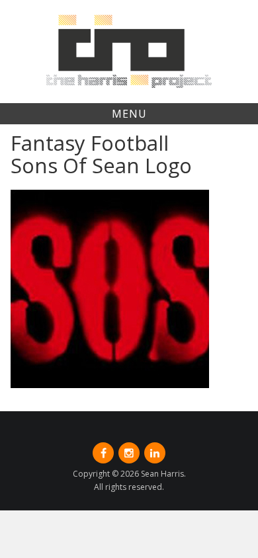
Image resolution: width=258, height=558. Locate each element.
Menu (129, 113)
